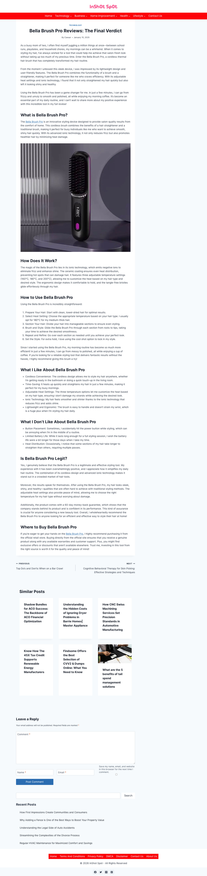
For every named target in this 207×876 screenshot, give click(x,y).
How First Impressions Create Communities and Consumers (53, 812)
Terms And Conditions (72, 856)
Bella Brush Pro (34, 121)
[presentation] (115, 653)
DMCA (109, 856)
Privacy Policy (95, 856)
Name (21, 772)
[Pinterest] (111, 872)
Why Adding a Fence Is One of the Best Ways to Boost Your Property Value (62, 820)
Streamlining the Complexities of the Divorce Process (50, 835)
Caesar (67, 37)
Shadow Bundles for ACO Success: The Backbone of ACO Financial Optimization (36, 613)
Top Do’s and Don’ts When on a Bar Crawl (39, 566)
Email (62, 772)
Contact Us (155, 16)
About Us (151, 856)
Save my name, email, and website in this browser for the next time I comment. (116, 769)
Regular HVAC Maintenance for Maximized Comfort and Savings (56, 843)
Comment (23, 734)
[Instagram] (106, 872)
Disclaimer (122, 856)
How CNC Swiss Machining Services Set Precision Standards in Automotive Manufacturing (113, 617)
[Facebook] (95, 872)
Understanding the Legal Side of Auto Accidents (47, 827)
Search (128, 795)
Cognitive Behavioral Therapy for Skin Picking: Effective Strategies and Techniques (109, 568)
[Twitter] (100, 872)
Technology (75, 25)
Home (48, 16)
